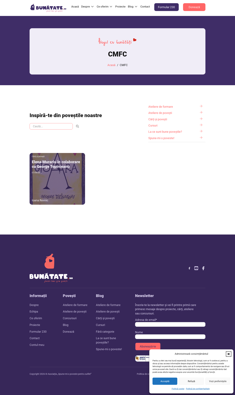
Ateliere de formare (75, 305)
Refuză (191, 381)
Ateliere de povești (74, 311)
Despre (85, 6)
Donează (194, 7)
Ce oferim (103, 6)
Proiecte (120, 6)
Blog (130, 6)
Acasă (75, 6)
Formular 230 (166, 7)
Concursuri (70, 318)
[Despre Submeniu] (92, 6)
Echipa (34, 311)
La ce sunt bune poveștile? (106, 340)
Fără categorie (105, 331)
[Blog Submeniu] (136, 6)
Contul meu (37, 345)
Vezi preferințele (218, 381)
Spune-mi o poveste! (109, 349)
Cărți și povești (38, 156)
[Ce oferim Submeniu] (111, 6)
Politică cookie (178, 389)
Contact (145, 6)
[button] (228, 354)
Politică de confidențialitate (198, 389)
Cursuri (100, 325)
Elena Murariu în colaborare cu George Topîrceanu (56, 164)
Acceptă (165, 381)
